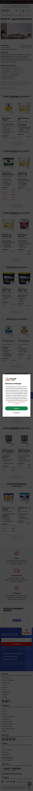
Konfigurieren (16, 412)
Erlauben (16, 408)
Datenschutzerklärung (19, 402)
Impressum (16, 403)
